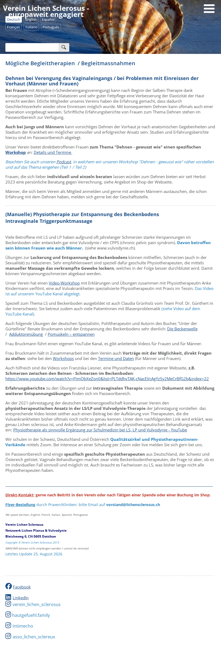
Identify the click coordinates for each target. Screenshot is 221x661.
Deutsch (13, 19)
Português (51, 27)
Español (48, 19)
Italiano (31, 27)
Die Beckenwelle (182, 328)
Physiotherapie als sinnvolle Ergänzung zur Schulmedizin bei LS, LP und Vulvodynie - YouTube (100, 429)
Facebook (22, 587)
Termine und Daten (116, 358)
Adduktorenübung (26, 334)
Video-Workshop (64, 283)
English (31, 19)
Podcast (63, 161)
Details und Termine (53, 152)
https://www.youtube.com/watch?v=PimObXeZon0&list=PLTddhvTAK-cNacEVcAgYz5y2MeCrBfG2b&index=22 (107, 378)
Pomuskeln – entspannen (71, 334)
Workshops (63, 358)
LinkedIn (21, 597)
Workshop (15, 152)
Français (13, 27)
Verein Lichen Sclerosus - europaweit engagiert (46, 11)
